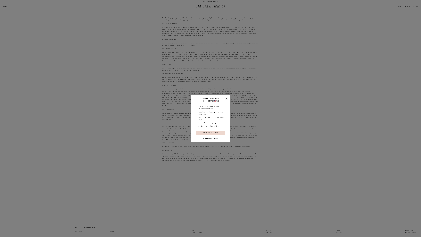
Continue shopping (210, 133)
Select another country (211, 138)
